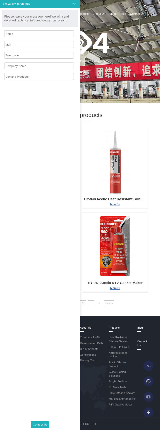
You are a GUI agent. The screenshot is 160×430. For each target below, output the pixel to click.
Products (84, 13)
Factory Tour (88, 360)
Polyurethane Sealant (122, 392)
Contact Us (137, 13)
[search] (145, 7)
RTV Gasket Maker (120, 404)
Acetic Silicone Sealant (117, 364)
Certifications (88, 354)
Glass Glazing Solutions (117, 373)
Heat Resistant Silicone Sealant (118, 339)
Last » (109, 303)
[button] (40, 4)
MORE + (80, 72)
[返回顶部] (148, 412)
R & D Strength (89, 348)
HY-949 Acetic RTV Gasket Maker (115, 283)
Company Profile (90, 337)
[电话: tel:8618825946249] (148, 366)
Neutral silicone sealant (118, 354)
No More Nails (117, 387)
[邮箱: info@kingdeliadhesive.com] (148, 397)
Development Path (91, 343)
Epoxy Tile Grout (119, 346)
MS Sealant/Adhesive (122, 398)
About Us (99, 13)
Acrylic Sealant (118, 381)
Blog (123, 13)
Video (112, 13)
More (115, 204)
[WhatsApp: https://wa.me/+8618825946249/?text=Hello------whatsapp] (148, 381)
